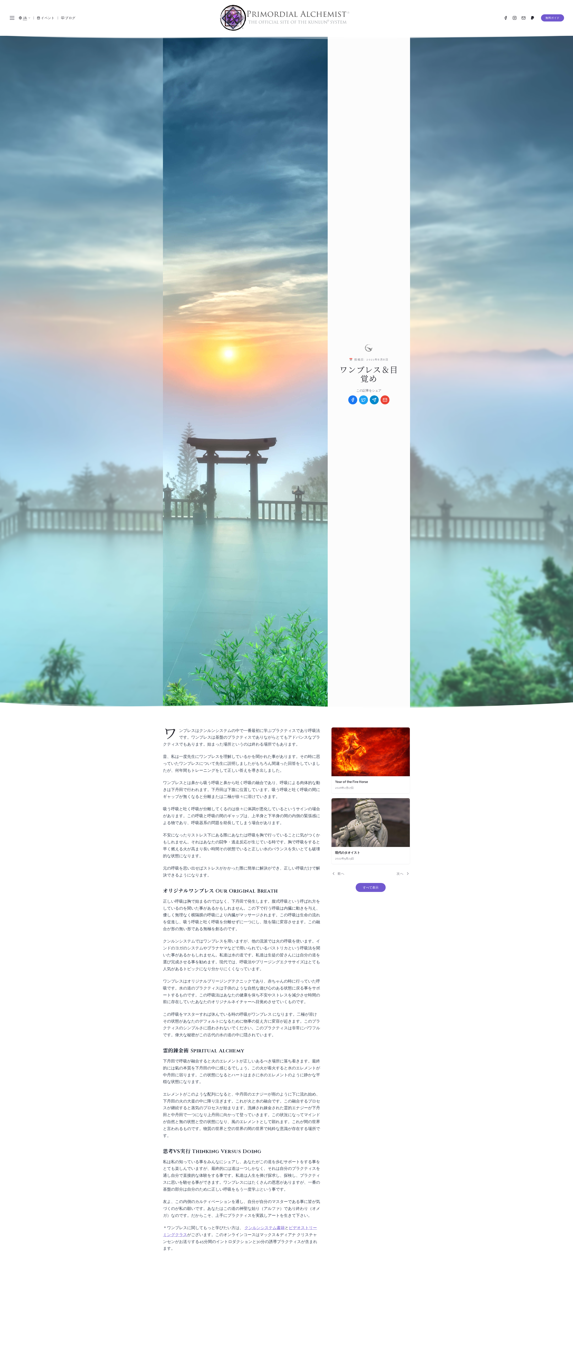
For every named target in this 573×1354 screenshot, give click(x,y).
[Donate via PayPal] (532, 18)
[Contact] (524, 18)
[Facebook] (506, 18)
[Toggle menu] (12, 18)
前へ (341, 873)
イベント (48, 18)
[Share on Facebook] (352, 399)
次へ (400, 873)
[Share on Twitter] (363, 399)
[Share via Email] (385, 399)
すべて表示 (370, 887)
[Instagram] (515, 18)
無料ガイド (552, 17)
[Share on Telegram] (374, 399)
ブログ (70, 18)
